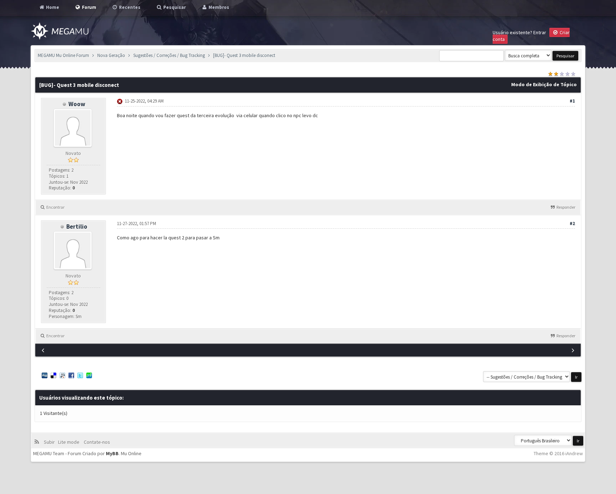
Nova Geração (111, 55)
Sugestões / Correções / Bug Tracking (169, 55)
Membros (218, 7)
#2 (572, 223)
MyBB (112, 453)
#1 (572, 101)
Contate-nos (96, 442)
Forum (88, 7)
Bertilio (76, 226)
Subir (50, 442)
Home (52, 7)
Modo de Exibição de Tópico (544, 84)
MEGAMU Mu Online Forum (63, 55)
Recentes (129, 7)
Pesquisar (174, 7)
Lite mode (70, 442)
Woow (76, 104)
